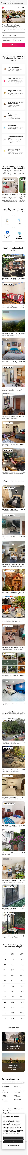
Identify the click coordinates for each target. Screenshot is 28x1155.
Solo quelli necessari (13, 1141)
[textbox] (7, 40)
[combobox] (13, 35)
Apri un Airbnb (20, 7)
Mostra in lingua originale (17, 3)
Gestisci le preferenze (13, 1145)
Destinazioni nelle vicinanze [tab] (8, 1082)
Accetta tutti (13, 1138)
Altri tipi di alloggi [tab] (21, 1082)
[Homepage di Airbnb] (3, 7)
